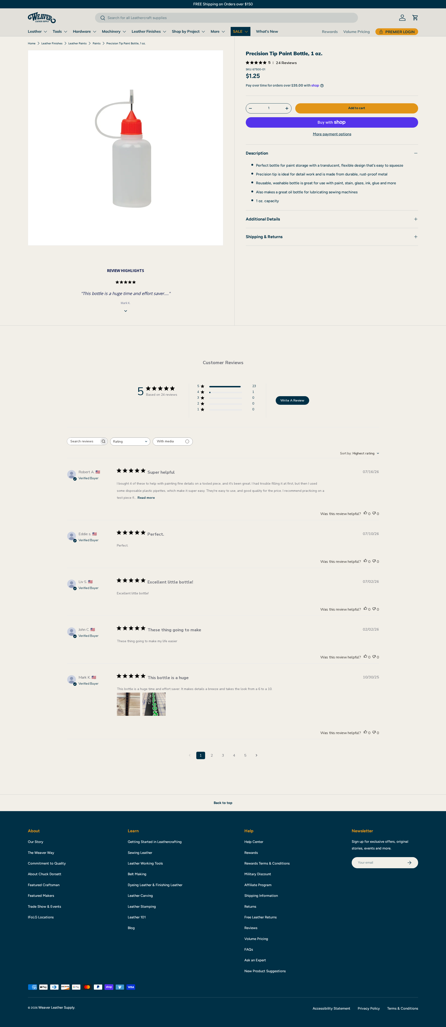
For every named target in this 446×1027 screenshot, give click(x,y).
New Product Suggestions (265, 971)
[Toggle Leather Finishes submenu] (164, 31)
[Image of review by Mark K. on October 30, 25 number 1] (128, 704)
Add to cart (356, 108)
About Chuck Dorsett (44, 874)
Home (32, 43)
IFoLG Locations (41, 917)
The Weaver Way (41, 853)
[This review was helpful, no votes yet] (365, 513)
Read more (146, 498)
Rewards (330, 31)
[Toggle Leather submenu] (45, 31)
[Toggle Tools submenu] (65, 31)
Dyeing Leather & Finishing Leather (155, 885)
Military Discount (257, 874)
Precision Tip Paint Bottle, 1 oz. (126, 43)
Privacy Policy (369, 1008)
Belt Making (137, 874)
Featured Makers (41, 896)
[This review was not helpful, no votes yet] (374, 513)
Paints (97, 43)
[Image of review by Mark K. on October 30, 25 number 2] (154, 704)
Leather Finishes (146, 31)
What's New (267, 31)
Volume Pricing (356, 31)
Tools (57, 31)
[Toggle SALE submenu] (246, 31)
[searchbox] (83, 441)
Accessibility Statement (331, 1008)
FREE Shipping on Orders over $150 (223, 4)
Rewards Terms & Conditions (267, 863)
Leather (35, 31)
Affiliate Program (258, 885)
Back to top (223, 803)
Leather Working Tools (145, 863)
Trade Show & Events (44, 906)
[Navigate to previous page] (189, 755)
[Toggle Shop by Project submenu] (203, 31)
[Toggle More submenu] (223, 31)
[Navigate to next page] (256, 755)
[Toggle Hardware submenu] (94, 31)
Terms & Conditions (402, 1008)
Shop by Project (186, 31)
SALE (238, 31)
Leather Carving (140, 896)
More (215, 31)
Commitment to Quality (47, 863)
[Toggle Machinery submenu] (124, 31)
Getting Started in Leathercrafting (155, 842)
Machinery (111, 31)
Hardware (82, 31)
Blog (131, 928)
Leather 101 (137, 917)
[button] (415, 18)
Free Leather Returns (260, 917)
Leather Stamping (142, 906)
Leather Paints (77, 43)
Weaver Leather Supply (56, 1007)
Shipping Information (261, 896)
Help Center (253, 842)
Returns (250, 906)
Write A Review (292, 400)
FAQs (248, 949)
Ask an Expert (255, 960)
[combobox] (226, 18)
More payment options (332, 134)
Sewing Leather (140, 853)
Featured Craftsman (43, 885)
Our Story (35, 842)
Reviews (250, 928)
